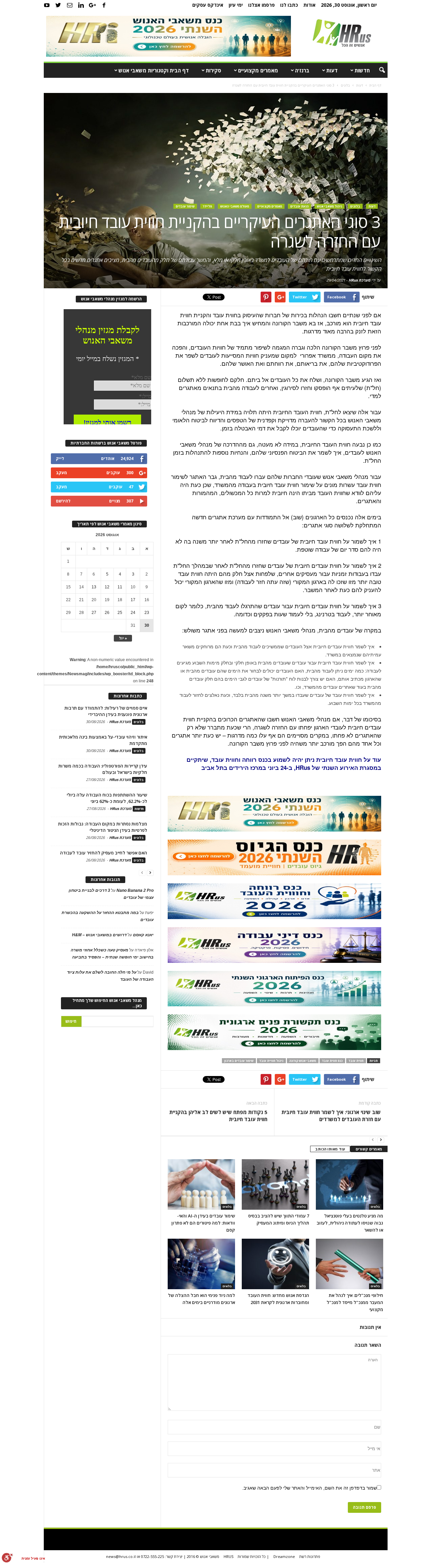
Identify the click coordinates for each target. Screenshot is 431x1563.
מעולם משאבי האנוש (234, 206)
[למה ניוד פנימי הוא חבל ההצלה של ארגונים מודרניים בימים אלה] (201, 1264)
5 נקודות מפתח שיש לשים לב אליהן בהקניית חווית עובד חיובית (218, 1115)
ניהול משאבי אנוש (329, 206)
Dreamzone (284, 1556)
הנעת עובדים (299, 206)
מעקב (61, 473)
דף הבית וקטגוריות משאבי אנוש (154, 70)
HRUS (228, 1556)
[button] (377, 70)
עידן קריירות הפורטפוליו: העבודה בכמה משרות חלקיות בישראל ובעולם (102, 769)
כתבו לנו (289, 5)
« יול (123, 638)
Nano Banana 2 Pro (135, 890)
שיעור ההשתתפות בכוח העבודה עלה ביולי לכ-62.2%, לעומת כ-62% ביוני (107, 798)
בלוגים (355, 206)
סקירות (213, 70)
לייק (60, 458)
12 (107, 587)
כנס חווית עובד (332, 1061)
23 (146, 612)
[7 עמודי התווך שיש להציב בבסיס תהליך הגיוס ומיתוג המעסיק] (275, 1184)
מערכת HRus (359, 280)
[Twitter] (58, 5)
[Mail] (70, 5)
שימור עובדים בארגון (239, 1061)
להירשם (63, 501)
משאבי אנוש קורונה (302, 1061)
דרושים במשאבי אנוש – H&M (99, 935)
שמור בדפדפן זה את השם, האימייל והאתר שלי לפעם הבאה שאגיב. (309, 1488)
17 (133, 599)
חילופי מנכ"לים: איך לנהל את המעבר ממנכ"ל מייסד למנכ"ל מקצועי (355, 1302)
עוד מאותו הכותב (330, 1148)
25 (120, 612)
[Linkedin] (81, 5)
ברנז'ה (302, 70)
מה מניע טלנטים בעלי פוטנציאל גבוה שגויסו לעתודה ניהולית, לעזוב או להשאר (350, 1223)
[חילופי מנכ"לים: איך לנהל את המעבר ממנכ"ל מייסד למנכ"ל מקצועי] (349, 1264)
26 (107, 612)
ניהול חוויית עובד (271, 1061)
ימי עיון (236, 5)
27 (94, 612)
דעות (332, 70)
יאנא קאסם (143, 935)
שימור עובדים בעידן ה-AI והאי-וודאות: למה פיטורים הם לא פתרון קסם (203, 1223)
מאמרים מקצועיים (258, 70)
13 (94, 587)
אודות (309, 5)
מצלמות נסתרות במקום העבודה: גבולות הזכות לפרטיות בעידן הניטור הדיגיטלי (102, 827)
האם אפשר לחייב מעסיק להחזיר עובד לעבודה (103, 853)
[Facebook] (104, 5)
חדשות (362, 70)
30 (146, 625)
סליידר (207, 206)
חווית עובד (356, 1061)
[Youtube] (47, 5)
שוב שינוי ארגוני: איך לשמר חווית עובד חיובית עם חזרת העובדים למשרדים (330, 1115)
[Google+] (93, 5)
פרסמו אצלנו (261, 5)
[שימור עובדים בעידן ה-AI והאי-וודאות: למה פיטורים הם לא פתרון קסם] (201, 1184)
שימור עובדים (185, 206)
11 (120, 587)
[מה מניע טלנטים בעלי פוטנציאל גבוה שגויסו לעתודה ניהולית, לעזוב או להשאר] (349, 1184)
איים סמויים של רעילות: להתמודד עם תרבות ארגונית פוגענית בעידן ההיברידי (105, 711)
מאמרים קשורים (369, 1148)
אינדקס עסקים (207, 5)
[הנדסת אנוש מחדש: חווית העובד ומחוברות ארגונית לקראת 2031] (275, 1264)
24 (133, 612)
